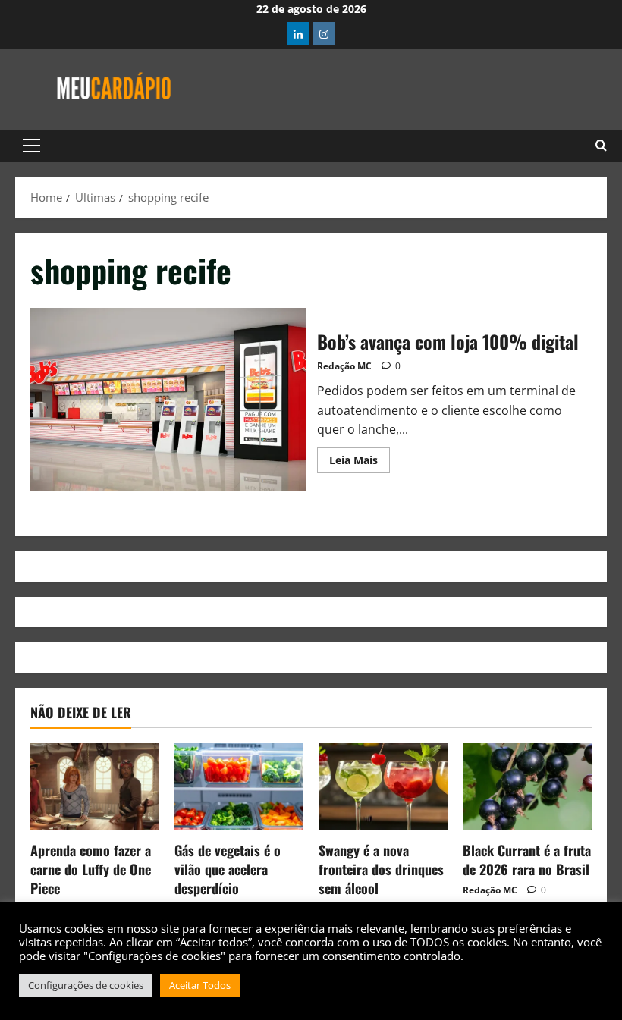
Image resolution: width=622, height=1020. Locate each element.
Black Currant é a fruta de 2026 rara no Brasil (527, 859)
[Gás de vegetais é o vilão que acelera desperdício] (238, 786)
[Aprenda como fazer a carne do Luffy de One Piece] (94, 786)
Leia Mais (359, 457)
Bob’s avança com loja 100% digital (168, 399)
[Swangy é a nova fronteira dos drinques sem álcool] (383, 786)
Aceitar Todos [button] (200, 985)
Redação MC (344, 365)
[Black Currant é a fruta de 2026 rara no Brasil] (527, 786)
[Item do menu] (298, 33)
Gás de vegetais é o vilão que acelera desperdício (227, 869)
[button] (31, 146)
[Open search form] (601, 145)
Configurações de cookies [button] (85, 985)
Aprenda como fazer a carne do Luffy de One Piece (90, 869)
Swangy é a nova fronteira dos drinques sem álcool (381, 869)
